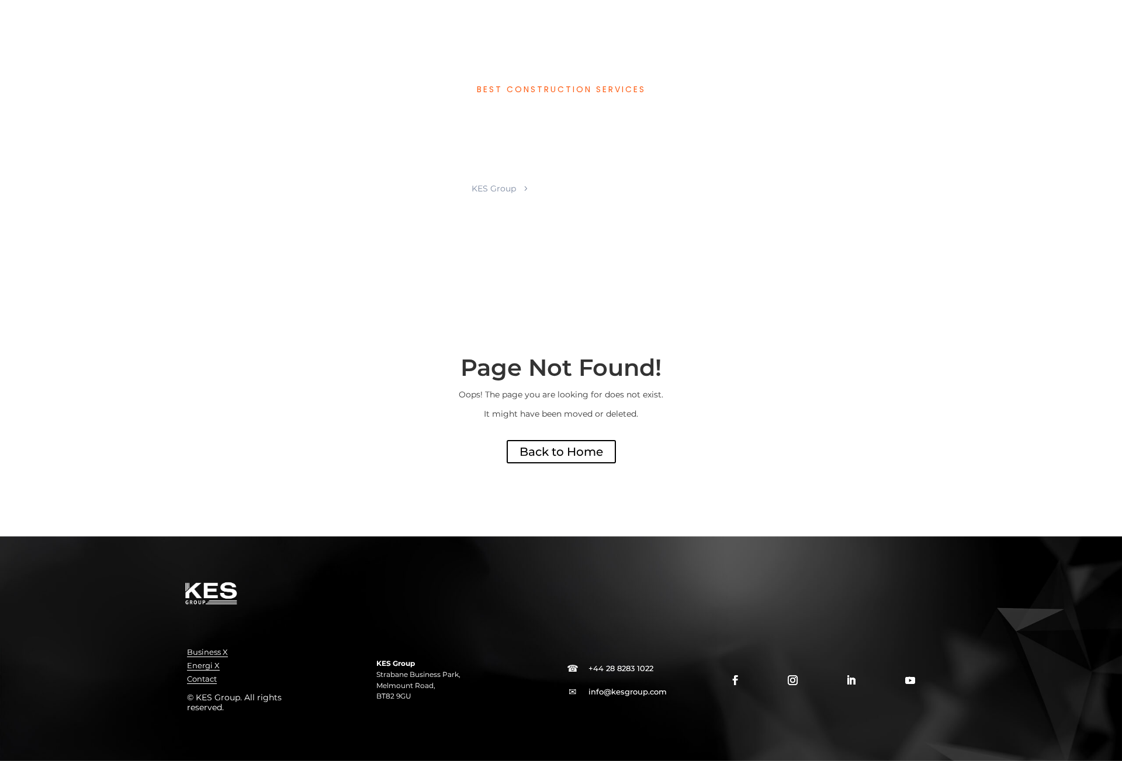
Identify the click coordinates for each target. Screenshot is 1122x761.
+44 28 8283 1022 (620, 668)
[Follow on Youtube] (909, 680)
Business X (207, 652)
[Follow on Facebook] (735, 680)
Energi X (203, 665)
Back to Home (561, 452)
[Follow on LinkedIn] (851, 680)
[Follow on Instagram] (792, 680)
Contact (202, 679)
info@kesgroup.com (627, 691)
